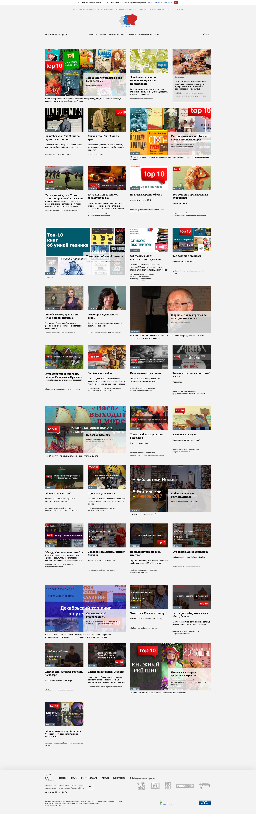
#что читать (175, 323)
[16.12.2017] (64, 346)
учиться (132, 34)
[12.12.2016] (192, 524)
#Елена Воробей (51, 333)
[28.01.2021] (107, 109)
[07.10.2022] (149, 50)
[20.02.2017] (107, 466)
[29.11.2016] (149, 586)
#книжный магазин (52, 508)
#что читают (97, 85)
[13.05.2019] (107, 167)
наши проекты (145, 34)
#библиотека (176, 501)
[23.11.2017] (107, 346)
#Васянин (133, 210)
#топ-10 (89, 85)
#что (111, 621)
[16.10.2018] (192, 167)
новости (93, 34)
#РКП (109, 333)
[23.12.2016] (149, 524)
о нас (157, 34)
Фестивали (179, 77)
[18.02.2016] (64, 703)
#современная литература (98, 213)
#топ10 (157, 210)
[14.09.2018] (149, 228)
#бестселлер (50, 389)
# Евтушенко (72, 510)
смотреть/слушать (117, 34)
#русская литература (138, 274)
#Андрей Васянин (179, 213)
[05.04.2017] (64, 466)
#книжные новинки (95, 388)
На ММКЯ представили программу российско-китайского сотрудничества (190, 94)
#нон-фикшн (50, 210)
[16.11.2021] (64, 109)
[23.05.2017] (192, 407)
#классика (103, 333)
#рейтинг (149, 99)
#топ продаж (50, 154)
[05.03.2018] (64, 287)
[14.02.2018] (107, 287)
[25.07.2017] (149, 407)
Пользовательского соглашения (159, 3)
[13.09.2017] (192, 346)
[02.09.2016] (107, 644)
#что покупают (184, 144)
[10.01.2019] (149, 167)
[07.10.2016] (64, 644)
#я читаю (71, 333)
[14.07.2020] (64, 167)
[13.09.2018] (192, 228)
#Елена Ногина (93, 333)
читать (103, 34)
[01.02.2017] (64, 524)
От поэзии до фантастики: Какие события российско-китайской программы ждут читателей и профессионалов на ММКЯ (190, 85)
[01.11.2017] (149, 346)
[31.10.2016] (192, 586)
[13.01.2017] (107, 524)
